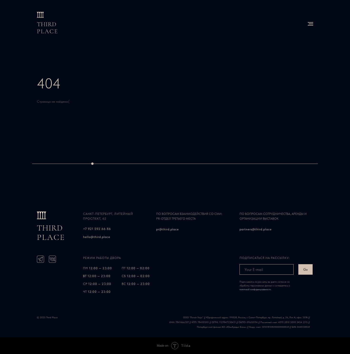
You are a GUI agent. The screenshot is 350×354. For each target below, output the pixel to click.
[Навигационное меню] (310, 23)
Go (305, 269)
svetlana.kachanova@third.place (265, 237)
